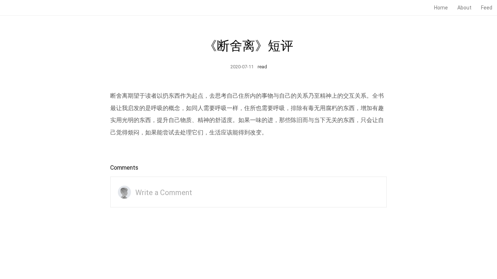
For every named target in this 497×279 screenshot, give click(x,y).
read (262, 66)
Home (441, 8)
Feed (486, 8)
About (464, 8)
